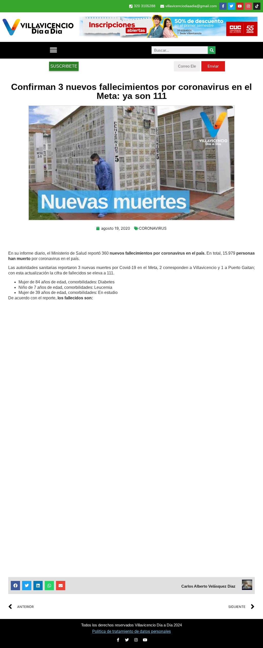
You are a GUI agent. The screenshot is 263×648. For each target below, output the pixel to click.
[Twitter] (231, 6)
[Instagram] (248, 6)
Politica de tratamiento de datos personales (131, 631)
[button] (53, 50)
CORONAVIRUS (153, 228)
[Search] (211, 50)
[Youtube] (239, 6)
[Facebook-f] (223, 6)
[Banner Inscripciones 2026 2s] (168, 36)
